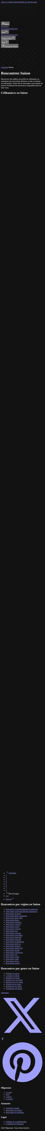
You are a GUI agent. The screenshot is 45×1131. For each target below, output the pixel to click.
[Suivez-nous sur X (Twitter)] (22, 1036)
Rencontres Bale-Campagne (16, 916)
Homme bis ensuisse (14, 986)
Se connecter (6, 29)
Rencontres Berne (12, 920)
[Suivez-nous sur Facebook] (2, 1040)
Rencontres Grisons (13, 929)
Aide (3, 32)
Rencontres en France (14, 1110)
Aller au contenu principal (11, 2)
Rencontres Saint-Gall (14, 948)
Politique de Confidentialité (16, 1122)
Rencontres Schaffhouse (15, 942)
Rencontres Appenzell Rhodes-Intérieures (21, 912)
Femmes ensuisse (12, 973)
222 (7, 896)
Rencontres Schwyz (13, 944)
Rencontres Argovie (13, 914)
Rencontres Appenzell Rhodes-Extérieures (22, 909)
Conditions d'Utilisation (15, 1124)
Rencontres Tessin (13, 950)
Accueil (9, 1092)
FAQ (8, 1095)
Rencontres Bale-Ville (14, 918)
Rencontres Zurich (13, 963)
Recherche (13, 35)
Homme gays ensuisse (14, 982)
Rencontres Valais (12, 957)
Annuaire (4, 67)
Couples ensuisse (12, 976)
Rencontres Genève (13, 924)
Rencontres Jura (12, 931)
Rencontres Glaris (12, 927)
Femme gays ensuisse (14, 980)
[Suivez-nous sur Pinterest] (22, 1083)
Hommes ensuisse (13, 978)
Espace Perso (7, 39)
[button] (22, 109)
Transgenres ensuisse (14, 989)
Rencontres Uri (11, 955)
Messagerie (5, 35)
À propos (9, 1099)
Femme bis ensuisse (13, 984)
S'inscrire (14, 29)
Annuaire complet (12, 1108)
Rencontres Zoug (12, 961)
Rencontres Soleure (13, 946)
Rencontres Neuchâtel (14, 935)
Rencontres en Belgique (15, 1112)
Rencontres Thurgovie (14, 953)
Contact (9, 1097)
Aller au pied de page (29, 2)
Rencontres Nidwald (13, 937)
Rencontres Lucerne (13, 933)
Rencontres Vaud (12, 959)
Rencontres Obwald (13, 940)
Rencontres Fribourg (13, 922)
